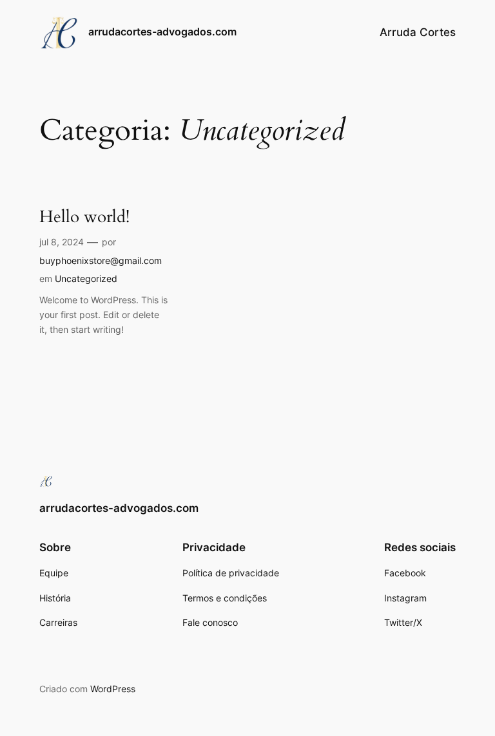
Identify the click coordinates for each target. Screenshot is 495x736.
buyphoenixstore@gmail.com (100, 260)
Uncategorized (86, 278)
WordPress (112, 688)
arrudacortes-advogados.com (162, 31)
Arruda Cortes (418, 32)
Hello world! (84, 217)
